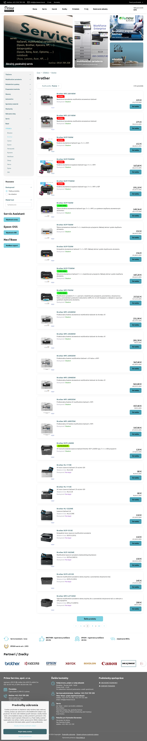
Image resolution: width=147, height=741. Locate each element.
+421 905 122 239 (68, 724)
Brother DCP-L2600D (65, 443)
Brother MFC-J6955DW (66, 399)
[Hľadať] (124, 9)
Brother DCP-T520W (65, 246)
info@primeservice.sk (68, 700)
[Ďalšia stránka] (104, 626)
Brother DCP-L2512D (65, 574)
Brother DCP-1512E (65, 530)
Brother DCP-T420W (65, 203)
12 (99, 626)
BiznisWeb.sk (80, 738)
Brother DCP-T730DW (66, 181)
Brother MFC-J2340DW (66, 312)
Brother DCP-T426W (65, 224)
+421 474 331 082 (15, 700)
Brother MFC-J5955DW (66, 356)
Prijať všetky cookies (25, 732)
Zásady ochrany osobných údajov (87, 734)
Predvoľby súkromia (68, 734)
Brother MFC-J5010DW (66, 93)
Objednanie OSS (11, 233)
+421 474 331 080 (81, 698)
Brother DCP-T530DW (66, 159)
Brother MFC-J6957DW (66, 421)
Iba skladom (13, 194)
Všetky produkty (14, 191)
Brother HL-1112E (64, 487)
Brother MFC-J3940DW (66, 377)
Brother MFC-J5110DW (66, 115)
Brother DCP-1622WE (65, 552)
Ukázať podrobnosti (25, 737)
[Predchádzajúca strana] (76, 626)
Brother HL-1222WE (65, 508)
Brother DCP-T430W (65, 137)
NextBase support (12, 245)
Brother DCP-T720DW (66, 268)
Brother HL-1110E (64, 465)
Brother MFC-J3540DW (66, 334)
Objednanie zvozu (12, 220)
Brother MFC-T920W (65, 290)
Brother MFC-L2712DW (66, 596)
